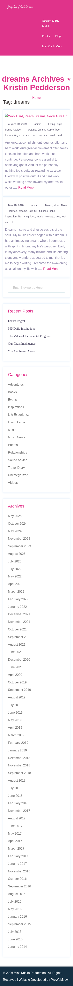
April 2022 (15, 584)
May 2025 (15, 516)
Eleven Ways (12, 135)
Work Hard (56, 135)
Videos (13, 482)
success (43, 135)
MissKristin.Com (52, 46)
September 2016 (19, 886)
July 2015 (14, 931)
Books (46, 36)
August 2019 (17, 697)
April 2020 (15, 674)
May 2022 (15, 576)
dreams (32, 129)
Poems (13, 445)
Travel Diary (16, 467)
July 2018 (14, 788)
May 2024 (15, 531)
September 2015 (19, 924)
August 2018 (17, 780)
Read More (26, 187)
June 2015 (15, 939)
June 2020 (15, 667)
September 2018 (19, 773)
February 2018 (18, 803)
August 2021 (17, 644)
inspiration (11, 216)
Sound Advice (13, 129)
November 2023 (19, 538)
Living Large (55, 124)
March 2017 (16, 848)
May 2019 (15, 720)
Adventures (16, 384)
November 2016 (19, 871)
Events (13, 399)
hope (52, 210)
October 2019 (17, 682)
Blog (58, 36)
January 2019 (17, 750)
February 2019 (18, 742)
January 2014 (17, 946)
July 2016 (14, 901)
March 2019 (16, 735)
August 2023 (17, 553)
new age (49, 216)
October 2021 (17, 629)
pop (58, 216)
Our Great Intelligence (21, 343)
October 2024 (17, 523)
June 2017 (15, 826)
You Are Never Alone (21, 351)
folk (31, 210)
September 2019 (19, 689)
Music (48, 205)
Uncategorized (18, 475)
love (32, 216)
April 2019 (15, 727)
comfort (13, 210)
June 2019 (15, 712)
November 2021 (19, 621)
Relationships (17, 452)
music (40, 216)
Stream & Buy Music (50, 23)
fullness (43, 210)
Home (36, 97)
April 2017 (15, 841)
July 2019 (14, 705)
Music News (60, 205)
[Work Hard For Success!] (36, 116)
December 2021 (19, 614)
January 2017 (17, 863)
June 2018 (15, 795)
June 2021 (15, 652)
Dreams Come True (49, 129)
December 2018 (19, 758)
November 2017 (19, 810)
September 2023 (19, 546)
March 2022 (16, 591)
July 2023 (14, 561)
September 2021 (19, 637)
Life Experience (19, 414)
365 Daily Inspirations (21, 328)
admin (37, 124)
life (19, 216)
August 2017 (17, 818)
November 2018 (19, 765)
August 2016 (17, 894)
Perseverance (29, 135)
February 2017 (18, 856)
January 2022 (17, 606)
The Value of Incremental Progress (29, 336)
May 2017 (15, 833)
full (36, 210)
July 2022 (14, 569)
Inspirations (16, 407)
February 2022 (18, 599)
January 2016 (17, 916)
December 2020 (19, 659)
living (26, 216)
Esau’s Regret (16, 321)
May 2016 (15, 909)
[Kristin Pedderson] (20, 6)
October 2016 (17, 878)
